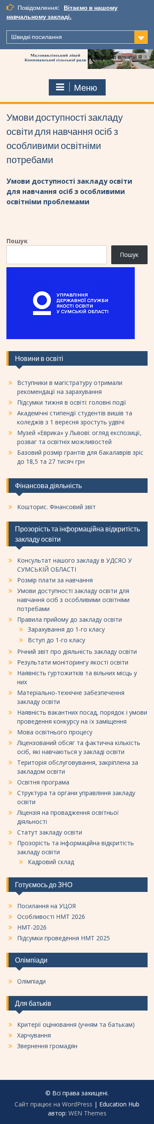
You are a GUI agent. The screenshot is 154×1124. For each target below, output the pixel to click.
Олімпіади (31, 981)
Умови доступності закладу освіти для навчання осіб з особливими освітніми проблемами (69, 191)
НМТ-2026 (32, 927)
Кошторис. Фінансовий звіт (56, 507)
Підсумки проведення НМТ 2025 (63, 938)
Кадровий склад (51, 862)
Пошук (17, 241)
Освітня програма (43, 782)
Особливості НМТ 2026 (51, 916)
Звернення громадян (47, 1046)
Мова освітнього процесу (54, 732)
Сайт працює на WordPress (53, 1104)
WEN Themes (87, 1113)
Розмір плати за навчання (55, 580)
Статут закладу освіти (49, 832)
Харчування (34, 1035)
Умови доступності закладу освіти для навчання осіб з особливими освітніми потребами (73, 600)
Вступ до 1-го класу (56, 640)
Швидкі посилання (36, 37)
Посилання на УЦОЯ (46, 906)
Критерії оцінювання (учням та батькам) (76, 1024)
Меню (85, 87)
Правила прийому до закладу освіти (69, 619)
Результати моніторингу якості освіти (72, 662)
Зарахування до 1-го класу (66, 629)
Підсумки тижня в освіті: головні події (71, 402)
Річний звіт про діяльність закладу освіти (77, 651)
